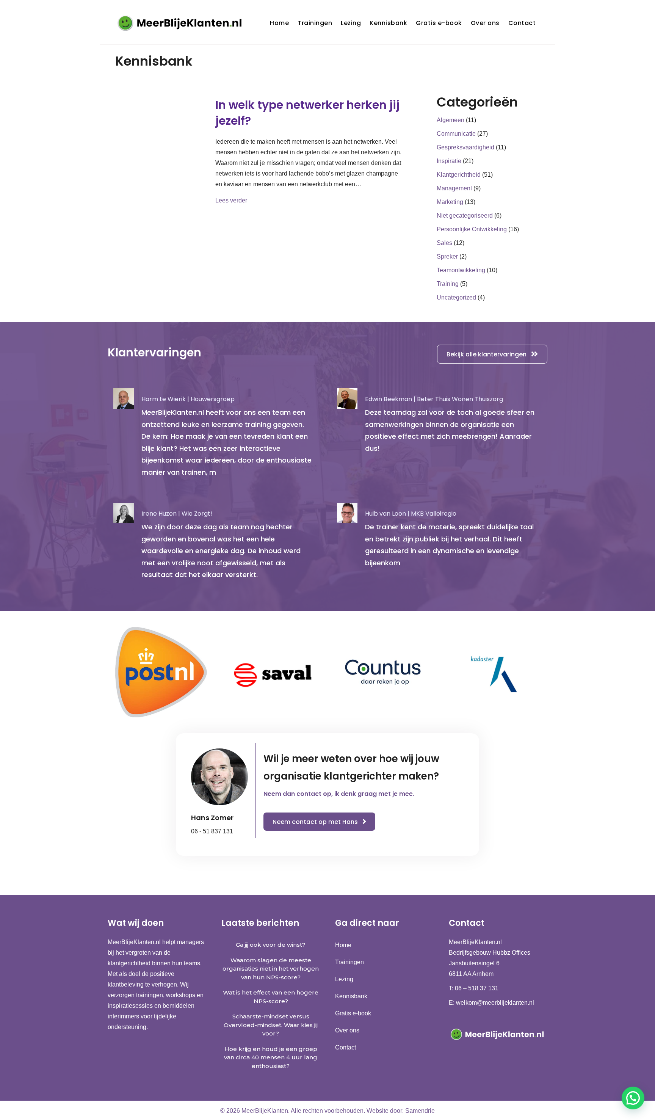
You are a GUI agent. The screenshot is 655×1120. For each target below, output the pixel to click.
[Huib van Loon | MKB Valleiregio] (439, 544)
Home (279, 23)
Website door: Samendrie (401, 1110)
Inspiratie (449, 161)
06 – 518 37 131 (476, 988)
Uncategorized (456, 297)
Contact (522, 23)
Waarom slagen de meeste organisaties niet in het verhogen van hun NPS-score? (271, 969)
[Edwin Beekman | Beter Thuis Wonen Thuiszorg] (439, 436)
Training (448, 284)
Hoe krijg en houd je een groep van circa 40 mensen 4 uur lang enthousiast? (270, 1057)
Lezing (351, 23)
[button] (633, 1098)
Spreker (447, 256)
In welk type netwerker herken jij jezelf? (307, 113)
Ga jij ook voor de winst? (271, 944)
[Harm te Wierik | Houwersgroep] (216, 436)
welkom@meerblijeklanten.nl (495, 1002)
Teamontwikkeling (461, 270)
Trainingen (315, 23)
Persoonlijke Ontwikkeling (472, 229)
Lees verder (231, 200)
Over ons (485, 23)
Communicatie (456, 133)
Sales (444, 243)
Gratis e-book (439, 23)
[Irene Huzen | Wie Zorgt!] (216, 544)
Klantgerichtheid (459, 174)
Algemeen (450, 120)
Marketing (450, 202)
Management (454, 188)
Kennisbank (388, 23)
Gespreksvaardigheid (465, 147)
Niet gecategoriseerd (465, 215)
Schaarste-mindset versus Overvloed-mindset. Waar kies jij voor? (271, 1025)
